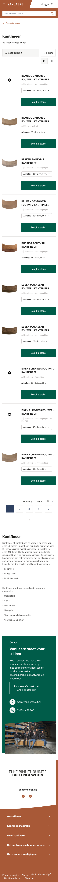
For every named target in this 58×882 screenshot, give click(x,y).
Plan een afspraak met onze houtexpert (26, 688)
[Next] (29, 519)
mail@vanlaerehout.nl (29, 701)
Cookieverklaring (12, 878)
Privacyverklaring (10, 875)
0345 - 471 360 (25, 710)
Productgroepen (13, 23)
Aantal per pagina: (33, 501)
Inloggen (45, 4)
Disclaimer (30, 878)
